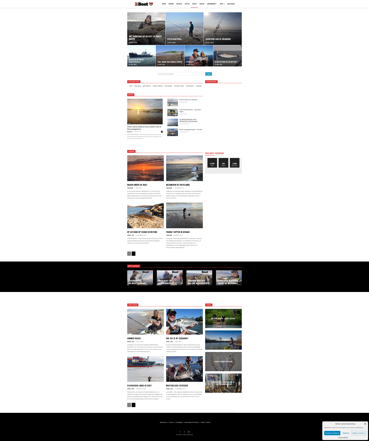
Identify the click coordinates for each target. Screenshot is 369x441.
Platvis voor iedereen (223, 361)
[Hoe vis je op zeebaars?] (184, 322)
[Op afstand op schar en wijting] (145, 215)
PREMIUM (131, 151)
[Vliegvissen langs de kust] (145, 369)
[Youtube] (189, 432)
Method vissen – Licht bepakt (223, 318)
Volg (223, 158)
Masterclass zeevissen (177, 385)
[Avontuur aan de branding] (223, 28)
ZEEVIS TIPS (130, 235)
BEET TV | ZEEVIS (133, 266)
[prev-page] (129, 254)
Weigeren (346, 433)
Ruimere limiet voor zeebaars (188, 99)
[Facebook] (180, 432)
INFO (221, 4)
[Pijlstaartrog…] (184, 28)
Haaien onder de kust (137, 184)
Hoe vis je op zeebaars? (177, 338)
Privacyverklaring (343, 437)
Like (212, 158)
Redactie (129, 131)
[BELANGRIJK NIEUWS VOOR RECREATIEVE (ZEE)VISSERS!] (172, 122)
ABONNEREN (211, 4)
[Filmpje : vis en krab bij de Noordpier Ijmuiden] (199, 278)
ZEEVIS (194, 4)
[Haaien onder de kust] (145, 168)
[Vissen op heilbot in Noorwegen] (170, 278)
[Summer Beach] (145, 322)
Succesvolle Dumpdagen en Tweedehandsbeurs (223, 383)
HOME (164, 4)
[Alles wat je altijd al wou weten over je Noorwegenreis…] (145, 111)
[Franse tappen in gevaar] (184, 215)
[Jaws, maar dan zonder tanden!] (170, 55)
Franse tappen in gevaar (178, 232)
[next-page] (133, 254)
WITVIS (187, 4)
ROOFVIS (179, 4)
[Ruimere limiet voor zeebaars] (172, 102)
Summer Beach (134, 338)
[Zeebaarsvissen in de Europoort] (140, 278)
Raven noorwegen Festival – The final (191, 129)
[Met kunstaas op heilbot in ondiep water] (146, 28)
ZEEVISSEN (130, 188)
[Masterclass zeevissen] (184, 369)
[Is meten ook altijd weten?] (227, 55)
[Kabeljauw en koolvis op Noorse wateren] (229, 278)
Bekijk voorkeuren (359, 433)
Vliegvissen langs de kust (139, 385)
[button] (365, 424)
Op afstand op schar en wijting (142, 232)
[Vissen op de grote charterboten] (141, 55)
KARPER (171, 4)
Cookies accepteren (332, 433)
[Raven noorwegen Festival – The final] (172, 132)
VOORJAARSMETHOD (223, 340)
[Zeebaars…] (199, 55)
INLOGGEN (230, 4)
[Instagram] (184, 432)
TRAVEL (201, 4)
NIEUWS (129, 123)
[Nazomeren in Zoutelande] (184, 168)
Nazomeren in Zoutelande (178, 184)
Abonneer (235, 158)
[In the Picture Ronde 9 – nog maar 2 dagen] (172, 112)
